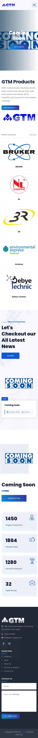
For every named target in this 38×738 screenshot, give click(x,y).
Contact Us (14, 498)
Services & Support (11, 667)
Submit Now (12, 716)
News (6, 660)
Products (7, 656)
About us (7, 664)
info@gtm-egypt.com (13, 638)
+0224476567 (9, 634)
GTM (23, 732)
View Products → (10, 108)
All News (10, 356)
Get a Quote (19, 47)
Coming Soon (12, 405)
